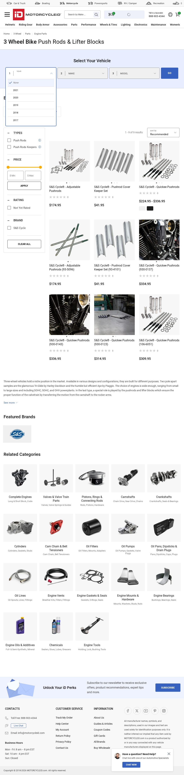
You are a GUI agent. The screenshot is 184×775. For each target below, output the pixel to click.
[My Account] (170, 14)
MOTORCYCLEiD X (137, 711)
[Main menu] (7, 14)
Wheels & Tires (108, 24)
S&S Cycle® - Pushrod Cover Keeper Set (112, 189)
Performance (88, 24)
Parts (74, 24)
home (7, 34)
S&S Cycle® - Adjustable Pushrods (64, 189)
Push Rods (19, 140)
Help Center (62, 723)
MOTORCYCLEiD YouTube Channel (146, 711)
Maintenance (158, 24)
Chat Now (131, 764)
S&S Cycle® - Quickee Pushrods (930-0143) (69, 342)
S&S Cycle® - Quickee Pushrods (159, 187)
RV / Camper (130, 3)
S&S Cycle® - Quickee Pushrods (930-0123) (114, 342)
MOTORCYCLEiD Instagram (164, 711)
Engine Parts (40, 34)
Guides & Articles (103, 723)
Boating (46, 3)
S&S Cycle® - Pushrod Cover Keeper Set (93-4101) (112, 267)
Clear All (24, 244)
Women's (175, 24)
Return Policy (63, 735)
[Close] (169, 754)
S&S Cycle (19, 228)
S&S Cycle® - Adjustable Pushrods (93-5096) (64, 267)
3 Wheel (17, 34)
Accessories (60, 24)
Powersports (101, 3)
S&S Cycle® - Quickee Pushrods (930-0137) (159, 267)
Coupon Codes (102, 729)
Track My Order (64, 717)
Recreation (158, 3)
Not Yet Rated (21, 207)
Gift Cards (99, 735)
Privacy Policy (63, 741)
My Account (62, 729)
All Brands (99, 741)
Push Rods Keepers (25, 147)
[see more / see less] (11, 402)
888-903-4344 (157, 16)
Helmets (10, 24)
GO (169, 73)
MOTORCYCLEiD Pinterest (155, 711)
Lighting (125, 24)
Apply (24, 185)
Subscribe (168, 687)
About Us (99, 717)
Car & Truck (20, 3)
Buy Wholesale (102, 747)
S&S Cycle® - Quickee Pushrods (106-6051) (159, 342)
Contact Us (62, 747)
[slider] (8, 167)
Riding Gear (25, 24)
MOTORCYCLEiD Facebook (128, 711)
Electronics (140, 24)
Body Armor (42, 24)
